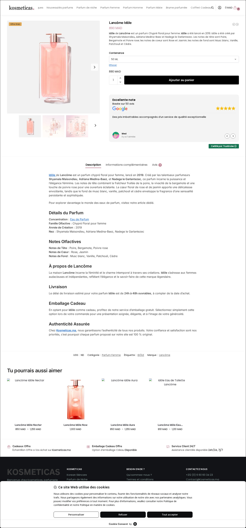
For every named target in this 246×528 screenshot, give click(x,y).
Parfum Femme (111, 355)
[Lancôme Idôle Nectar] (28, 399)
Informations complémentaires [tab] (126, 165)
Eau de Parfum (79, 219)
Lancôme (164, 355)
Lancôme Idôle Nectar (28, 424)
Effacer (113, 65)
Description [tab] (93, 165)
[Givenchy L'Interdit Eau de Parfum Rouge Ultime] (237, 24)
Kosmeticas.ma (66, 330)
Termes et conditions (140, 479)
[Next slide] (94, 67)
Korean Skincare (77, 475)
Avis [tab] (156, 165)
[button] (233, 8)
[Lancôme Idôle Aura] (123, 399)
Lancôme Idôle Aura (123, 424)
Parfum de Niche (77, 479)
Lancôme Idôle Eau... (170, 424)
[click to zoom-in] (53, 67)
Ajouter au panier (181, 80)
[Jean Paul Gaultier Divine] (234, 24)
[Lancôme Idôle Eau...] (170, 399)
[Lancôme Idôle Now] (75, 399)
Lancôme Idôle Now (75, 424)
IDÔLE (141, 355)
